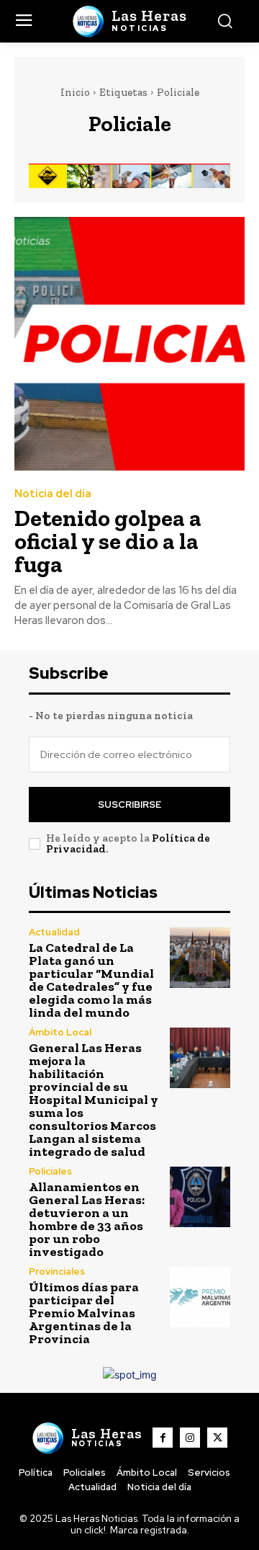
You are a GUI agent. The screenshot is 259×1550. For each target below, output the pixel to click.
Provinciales (57, 1271)
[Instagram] (190, 1437)
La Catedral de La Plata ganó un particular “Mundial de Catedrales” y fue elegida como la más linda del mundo (91, 980)
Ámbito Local (60, 1032)
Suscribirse (129, 804)
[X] (217, 1437)
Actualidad (54, 932)
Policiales (50, 1171)
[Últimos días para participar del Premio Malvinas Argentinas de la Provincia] (200, 1297)
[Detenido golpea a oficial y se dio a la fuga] (129, 344)
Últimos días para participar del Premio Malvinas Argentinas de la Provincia (84, 1313)
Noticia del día (52, 494)
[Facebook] (163, 1437)
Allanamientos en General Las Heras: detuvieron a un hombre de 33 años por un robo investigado (87, 1219)
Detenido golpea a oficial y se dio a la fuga (107, 541)
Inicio (75, 92)
